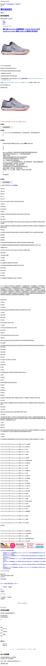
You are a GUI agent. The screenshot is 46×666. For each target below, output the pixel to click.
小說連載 (10, 586)
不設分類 (10, 18)
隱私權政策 (30, 649)
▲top (1, 589)
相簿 (4, 21)
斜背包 (4, 255)
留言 (12, 583)
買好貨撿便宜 (6, 9)
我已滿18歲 (3, 663)
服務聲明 (34, 649)
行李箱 (1, 82)
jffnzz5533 (2, 576)
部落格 (4, 22)
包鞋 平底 (2, 525)
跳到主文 (2, 12)
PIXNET (14, 649)
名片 (4, 24)
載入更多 (2, 591)
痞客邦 (9, 583)
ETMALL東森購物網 (21, 78)
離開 (7, 663)
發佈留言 (2, 598)
